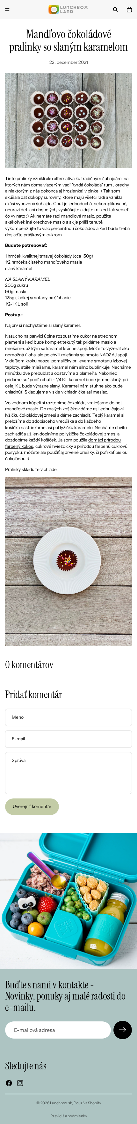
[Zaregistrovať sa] (122, 1030)
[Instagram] (20, 1083)
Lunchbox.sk (61, 1102)
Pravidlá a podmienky (68, 1116)
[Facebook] (9, 1083)
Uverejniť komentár (32, 806)
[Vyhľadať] (115, 10)
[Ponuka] (7, 9)
